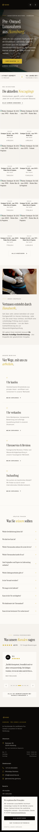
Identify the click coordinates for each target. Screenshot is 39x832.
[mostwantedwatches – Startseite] (6, 5)
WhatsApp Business (11, 771)
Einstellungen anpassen (13, 827)
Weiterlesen (11, 676)
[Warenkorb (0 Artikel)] (30, 4)
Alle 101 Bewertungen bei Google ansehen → (19, 694)
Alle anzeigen (18, 253)
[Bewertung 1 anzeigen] (11, 685)
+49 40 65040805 (11, 768)
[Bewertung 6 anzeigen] (25, 685)
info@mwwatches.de (12, 775)
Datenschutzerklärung (18, 812)
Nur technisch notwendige (20, 823)
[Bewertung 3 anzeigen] (16, 685)
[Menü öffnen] (35, 5)
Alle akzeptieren (19, 818)
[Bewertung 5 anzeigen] (23, 685)
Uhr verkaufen (7, 794)
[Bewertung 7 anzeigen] (27, 685)
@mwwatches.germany (13, 778)
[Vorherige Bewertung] (6, 685)
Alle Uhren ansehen (11, 103)
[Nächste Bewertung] (33, 685)
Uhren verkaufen (10, 66)
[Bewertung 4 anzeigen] (19, 685)
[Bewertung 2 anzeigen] (14, 685)
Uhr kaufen (11, 61)
